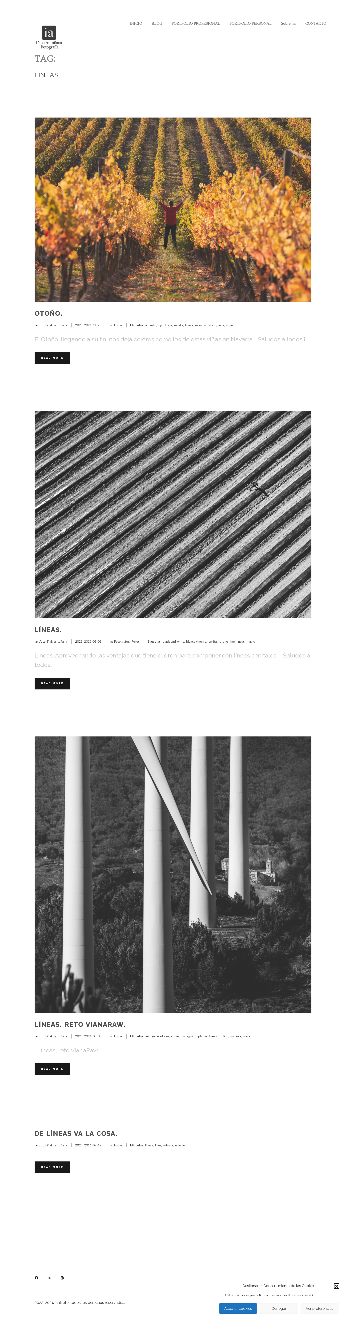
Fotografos (121, 641)
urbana (168, 1145)
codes (175, 1036)
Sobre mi (288, 23)
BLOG (157, 23)
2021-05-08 (92, 641)
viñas (229, 325)
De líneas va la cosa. (76, 1133)
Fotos (118, 325)
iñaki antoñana (57, 325)
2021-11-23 (92, 325)
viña (221, 325)
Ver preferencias (319, 1308)
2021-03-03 (92, 1036)
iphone (202, 1036)
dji (160, 325)
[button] (336, 1285)
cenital (213, 641)
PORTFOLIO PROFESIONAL (196, 23)
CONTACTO (315, 23)
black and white (173, 641)
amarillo (150, 325)
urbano (180, 1145)
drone (168, 325)
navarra (200, 325)
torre (246, 1036)
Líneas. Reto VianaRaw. (80, 1024)
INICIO (136, 23)
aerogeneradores (157, 1036)
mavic (251, 641)
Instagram (188, 1036)
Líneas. (48, 630)
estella (178, 325)
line (232, 641)
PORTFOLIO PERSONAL (250, 23)
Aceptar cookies (238, 1308)
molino (223, 1036)
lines (158, 1145)
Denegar (279, 1308)
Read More (52, 357)
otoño (212, 325)
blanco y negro (196, 641)
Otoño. (48, 313)
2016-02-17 (92, 1145)
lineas (189, 325)
